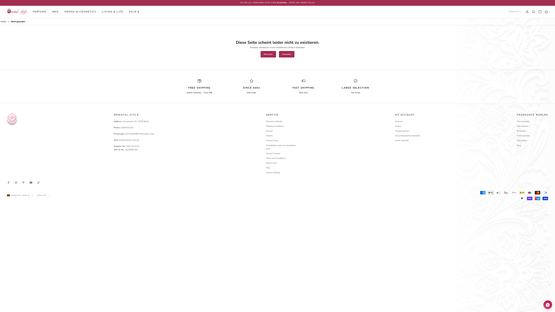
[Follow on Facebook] (8, 182)
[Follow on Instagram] (15, 182)
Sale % (134, 12)
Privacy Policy (272, 140)
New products (523, 121)
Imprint (269, 135)
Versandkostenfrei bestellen (407, 135)
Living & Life (112, 12)
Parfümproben (523, 135)
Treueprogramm (402, 131)
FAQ (268, 167)
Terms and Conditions (276, 158)
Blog (519, 145)
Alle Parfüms (523, 126)
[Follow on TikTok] (38, 182)
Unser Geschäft (402, 140)
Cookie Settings (273, 172)
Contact (269, 131)
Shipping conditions (275, 126)
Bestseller (268, 54)
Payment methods (274, 121)
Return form (271, 163)
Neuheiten (286, 54)
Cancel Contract (273, 153)
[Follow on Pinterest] (23, 182)
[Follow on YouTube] (30, 182)
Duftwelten (522, 140)
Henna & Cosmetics (80, 12)
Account (398, 121)
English (513, 12)
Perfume (39, 12)
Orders (398, 126)
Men (55, 12)
